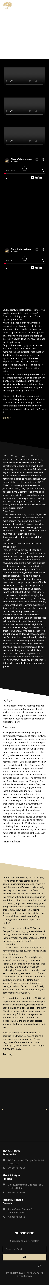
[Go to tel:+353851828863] (24, 1169)
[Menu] (45, 5)
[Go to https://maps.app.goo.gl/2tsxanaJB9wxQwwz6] (24, 1187)
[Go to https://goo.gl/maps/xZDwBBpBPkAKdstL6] (24, 1162)
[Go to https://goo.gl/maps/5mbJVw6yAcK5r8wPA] (24, 1211)
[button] (2, 1109)
